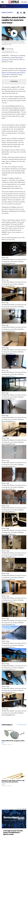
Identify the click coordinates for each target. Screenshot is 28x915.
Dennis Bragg (10, 48)
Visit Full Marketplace (21, 724)
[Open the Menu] (2, 2)
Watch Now (23, 2)
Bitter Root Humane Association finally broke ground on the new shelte (14, 72)
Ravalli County (7, 12)
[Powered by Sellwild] (24, 808)
